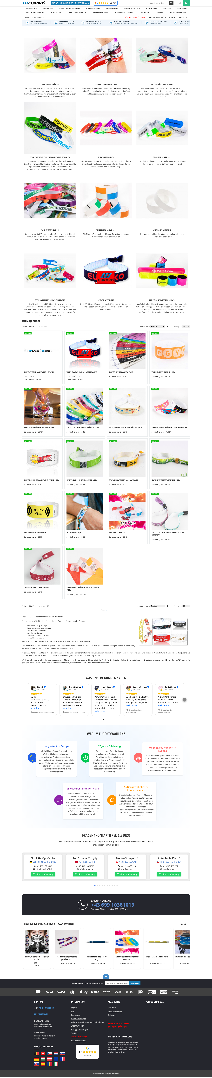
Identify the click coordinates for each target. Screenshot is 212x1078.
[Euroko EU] (56, 1058)
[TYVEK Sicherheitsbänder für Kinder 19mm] (170, 406)
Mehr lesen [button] (36, 708)
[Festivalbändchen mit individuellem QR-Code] (84, 459)
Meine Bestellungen (115, 1011)
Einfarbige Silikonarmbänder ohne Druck (127, 958)
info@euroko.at (86, 869)
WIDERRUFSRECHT (77, 1026)
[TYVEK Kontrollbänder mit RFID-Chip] (42, 351)
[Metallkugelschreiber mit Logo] (97, 942)
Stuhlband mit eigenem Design (187, 956)
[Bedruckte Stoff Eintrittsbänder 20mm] (127, 406)
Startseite (27, 17)
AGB (72, 1011)
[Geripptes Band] (42, 566)
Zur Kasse (111, 1015)
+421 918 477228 (128, 866)
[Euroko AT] (49, 1058)
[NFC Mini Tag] (84, 511)
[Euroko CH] (43, 1053)
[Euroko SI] (62, 1053)
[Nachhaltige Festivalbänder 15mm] (170, 459)
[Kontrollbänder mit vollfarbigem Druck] (127, 351)
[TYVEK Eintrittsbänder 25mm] (170, 351)
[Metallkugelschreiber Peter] (157, 942)
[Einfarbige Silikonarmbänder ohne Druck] (127, 942)
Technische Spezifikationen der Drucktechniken (87, 1022)
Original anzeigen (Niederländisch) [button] (165, 711)
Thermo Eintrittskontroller (35, 638)
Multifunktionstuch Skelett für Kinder (37, 958)
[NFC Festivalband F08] (127, 511)
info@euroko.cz (170, 869)
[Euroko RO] (49, 1064)
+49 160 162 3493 (44, 866)
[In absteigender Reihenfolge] (167, 326)
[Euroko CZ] (49, 1053)
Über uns (74, 1007)
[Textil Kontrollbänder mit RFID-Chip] (84, 351)
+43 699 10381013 (86, 866)
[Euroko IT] (56, 1064)
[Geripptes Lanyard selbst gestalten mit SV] (67, 942)
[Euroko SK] (36, 1064)
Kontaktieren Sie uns (78, 1040)
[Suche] (171, 3)
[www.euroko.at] (33, 3)
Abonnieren (135, 983)
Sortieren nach (144, 326)
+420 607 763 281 (170, 866)
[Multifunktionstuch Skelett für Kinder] (37, 942)
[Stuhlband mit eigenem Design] (187, 942)
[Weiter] (110, 610)
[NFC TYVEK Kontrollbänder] (42, 511)
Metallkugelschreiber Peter (157, 956)
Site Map (74, 1033)
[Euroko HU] (43, 1058)
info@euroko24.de (44, 869)
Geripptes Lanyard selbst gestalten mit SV (67, 958)
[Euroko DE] (36, 1058)
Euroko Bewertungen (78, 1018)
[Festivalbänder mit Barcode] (127, 459)
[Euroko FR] (62, 1058)
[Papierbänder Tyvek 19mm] (84, 566)
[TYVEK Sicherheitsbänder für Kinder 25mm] (42, 459)
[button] (27, 700)
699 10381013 (44, 1008)
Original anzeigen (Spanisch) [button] (43, 712)
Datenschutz (75, 1015)
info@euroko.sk (128, 869)
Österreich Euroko (45, 1026)
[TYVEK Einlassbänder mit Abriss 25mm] (42, 406)
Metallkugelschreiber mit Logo (97, 958)
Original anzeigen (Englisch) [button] (75, 712)
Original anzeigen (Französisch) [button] (134, 711)
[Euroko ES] (43, 1064)
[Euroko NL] (56, 1053)
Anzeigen (178, 326)
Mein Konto (112, 1007)
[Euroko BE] (36, 1053)
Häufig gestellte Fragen (79, 1029)
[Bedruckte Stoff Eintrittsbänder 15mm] (84, 406)
